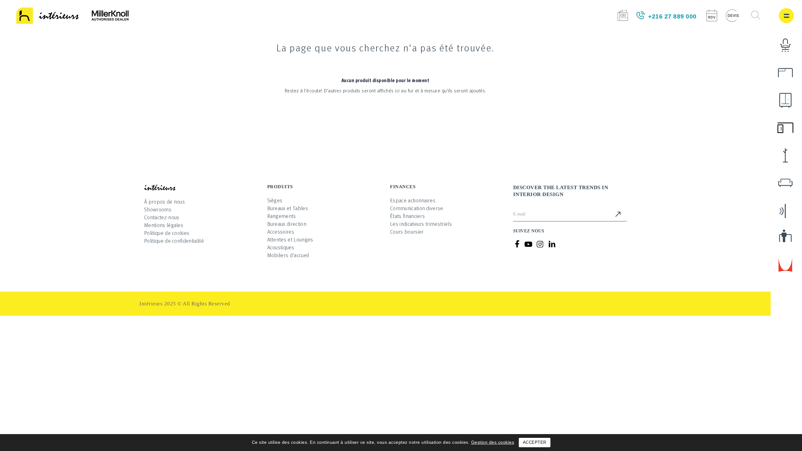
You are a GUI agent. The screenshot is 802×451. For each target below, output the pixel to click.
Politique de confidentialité (174, 241)
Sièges (275, 200)
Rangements (281, 216)
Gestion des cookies (492, 442)
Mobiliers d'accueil (288, 255)
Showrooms (157, 209)
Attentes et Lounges (290, 239)
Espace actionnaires (412, 200)
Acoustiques (280, 247)
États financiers (407, 216)
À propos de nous (164, 201)
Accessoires (280, 232)
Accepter (534, 442)
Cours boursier (407, 232)
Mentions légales (163, 225)
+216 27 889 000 (672, 16)
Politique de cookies (166, 233)
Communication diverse (416, 208)
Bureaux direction (286, 224)
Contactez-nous (161, 217)
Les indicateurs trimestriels (421, 224)
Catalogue (623, 15)
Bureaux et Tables (287, 208)
